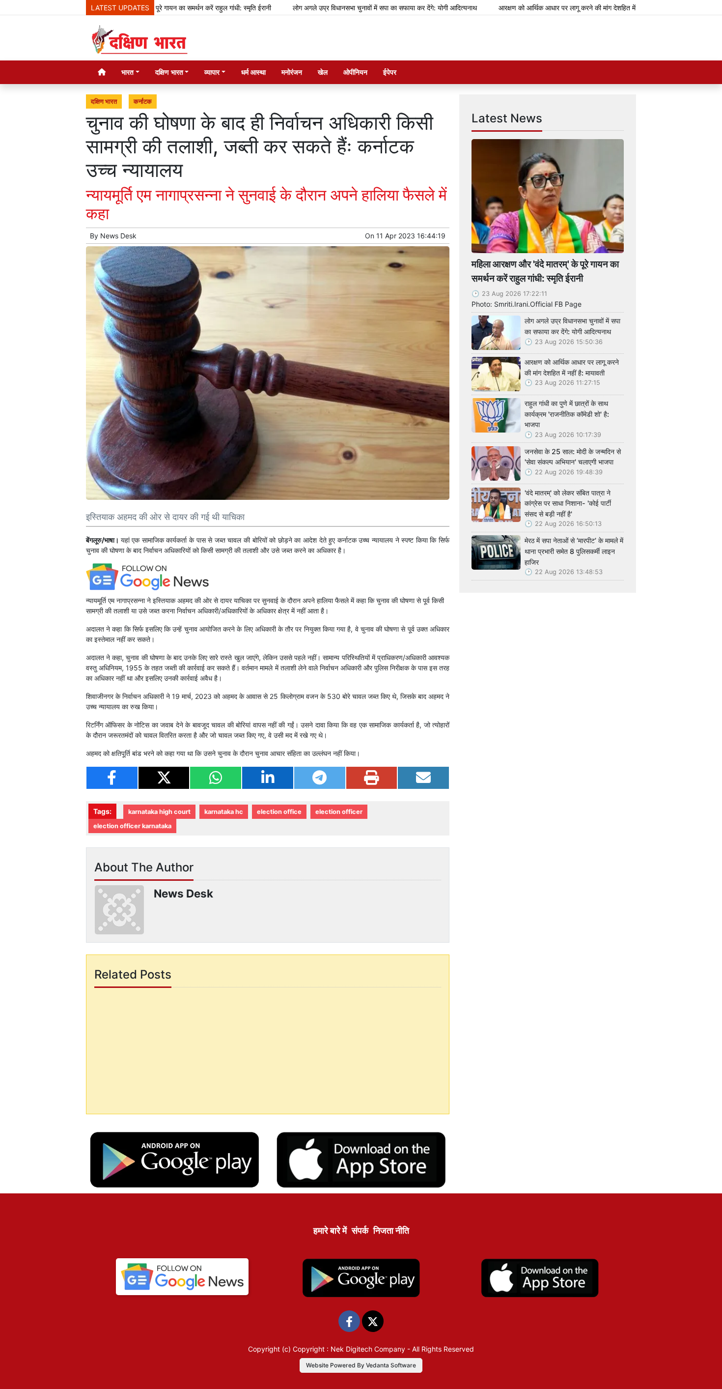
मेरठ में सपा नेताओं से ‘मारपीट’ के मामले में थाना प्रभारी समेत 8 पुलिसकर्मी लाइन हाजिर (574, 551)
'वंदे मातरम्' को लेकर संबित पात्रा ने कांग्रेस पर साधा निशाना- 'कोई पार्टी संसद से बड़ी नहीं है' (568, 503)
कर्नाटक (143, 101)
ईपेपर (389, 72)
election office (279, 811)
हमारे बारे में (330, 1230)
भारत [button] (127, 72)
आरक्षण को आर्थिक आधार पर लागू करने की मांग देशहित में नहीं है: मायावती (545, 7)
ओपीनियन (355, 72)
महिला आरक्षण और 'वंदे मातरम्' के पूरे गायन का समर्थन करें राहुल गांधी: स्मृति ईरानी (545, 271)
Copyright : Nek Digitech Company (349, 1349)
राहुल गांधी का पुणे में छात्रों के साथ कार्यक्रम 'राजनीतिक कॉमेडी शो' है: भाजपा (567, 414)
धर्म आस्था (253, 72)
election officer (338, 811)
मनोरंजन (291, 72)
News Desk (118, 236)
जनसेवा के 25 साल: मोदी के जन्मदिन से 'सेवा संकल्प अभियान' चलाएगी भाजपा (573, 456)
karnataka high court (159, 811)
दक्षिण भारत (104, 101)
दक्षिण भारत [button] (169, 72)
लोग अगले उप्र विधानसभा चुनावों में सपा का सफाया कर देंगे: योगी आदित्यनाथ (343, 7)
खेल (323, 72)
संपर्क (360, 1230)
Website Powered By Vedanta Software (361, 1365)
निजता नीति (391, 1230)
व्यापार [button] (212, 72)
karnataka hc (223, 811)
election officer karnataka (132, 826)
